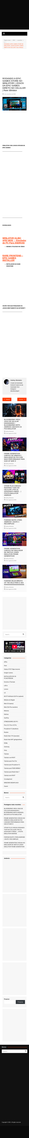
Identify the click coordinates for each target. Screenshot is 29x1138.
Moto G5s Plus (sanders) (11, 707)
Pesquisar (6, 999)
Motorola (6, 710)
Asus (5, 665)
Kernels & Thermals (9, 682)
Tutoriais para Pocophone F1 (12, 764)
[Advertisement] (14, 11)
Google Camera (8, 672)
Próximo (21, 399)
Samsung (6, 746)
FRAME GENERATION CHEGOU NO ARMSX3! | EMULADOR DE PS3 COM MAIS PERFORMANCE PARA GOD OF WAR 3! (14, 457)
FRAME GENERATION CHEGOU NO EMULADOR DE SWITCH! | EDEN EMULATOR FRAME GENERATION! (13, 552)
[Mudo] (20, 651)
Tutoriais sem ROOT (9, 775)
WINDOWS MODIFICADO (11, 782)
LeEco (6, 685)
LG (5, 692)
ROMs (6, 743)
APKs (5, 662)
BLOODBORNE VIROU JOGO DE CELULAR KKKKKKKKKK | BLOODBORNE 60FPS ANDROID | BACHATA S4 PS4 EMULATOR (14, 811)
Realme (6, 732)
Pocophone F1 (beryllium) (11, 728)
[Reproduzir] (6, 651)
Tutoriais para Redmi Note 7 (11, 772)
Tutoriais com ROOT (9, 757)
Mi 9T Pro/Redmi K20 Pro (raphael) (13, 696)
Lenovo (6, 689)
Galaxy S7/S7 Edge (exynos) (12, 669)
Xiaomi (6, 786)
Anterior (8, 399)
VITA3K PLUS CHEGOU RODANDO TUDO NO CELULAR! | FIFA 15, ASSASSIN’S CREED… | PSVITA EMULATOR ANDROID (14, 830)
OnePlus (6, 718)
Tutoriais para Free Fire (10, 761)
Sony (5, 750)
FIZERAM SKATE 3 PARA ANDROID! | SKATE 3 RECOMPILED (13, 522)
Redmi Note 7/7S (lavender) (11, 736)
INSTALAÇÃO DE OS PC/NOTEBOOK (10, 677)
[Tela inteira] (23, 651)
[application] (14, 647)
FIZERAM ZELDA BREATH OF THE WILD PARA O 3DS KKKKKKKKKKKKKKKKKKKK (14, 582)
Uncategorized (8, 779)
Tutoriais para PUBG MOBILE (12, 768)
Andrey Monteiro (10, 431)
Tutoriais (6, 754)
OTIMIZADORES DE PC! (11, 721)
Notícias (6, 714)
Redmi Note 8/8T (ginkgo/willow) (13, 739)
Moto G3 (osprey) (8, 703)
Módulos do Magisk (9, 700)
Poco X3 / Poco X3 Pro (10, 725)
